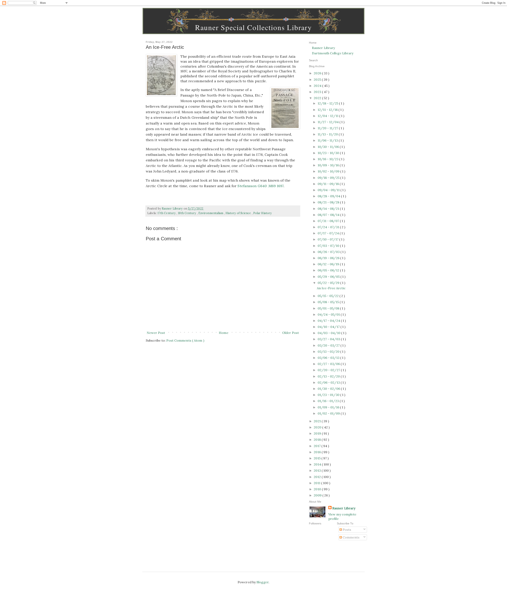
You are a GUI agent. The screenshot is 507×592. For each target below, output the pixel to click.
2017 (317, 446)
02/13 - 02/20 (329, 376)
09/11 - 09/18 (329, 184)
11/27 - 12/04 (328, 122)
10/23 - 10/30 (329, 153)
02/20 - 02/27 (329, 370)
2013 (318, 470)
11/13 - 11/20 (328, 134)
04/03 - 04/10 (329, 333)
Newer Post (156, 333)
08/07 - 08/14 (329, 215)
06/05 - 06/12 (329, 270)
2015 (317, 458)
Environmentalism (211, 213)
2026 (318, 73)
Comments (351, 537)
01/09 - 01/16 (329, 407)
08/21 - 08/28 (329, 202)
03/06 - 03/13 (329, 358)
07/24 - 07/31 (329, 227)
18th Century (187, 213)
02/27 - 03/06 (329, 364)
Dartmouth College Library (333, 53)
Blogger (262, 582)
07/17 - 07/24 (329, 233)
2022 (318, 98)
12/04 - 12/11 (328, 116)
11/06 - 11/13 (328, 140)
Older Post (290, 333)
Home (223, 333)
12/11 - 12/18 (328, 110)
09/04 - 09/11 (329, 190)
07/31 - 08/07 (329, 221)
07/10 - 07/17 (328, 239)
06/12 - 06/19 (329, 264)
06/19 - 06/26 (329, 258)
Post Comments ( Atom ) (185, 340)
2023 (318, 92)
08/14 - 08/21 (329, 209)
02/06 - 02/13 (329, 382)
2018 (318, 440)
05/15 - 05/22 (328, 296)
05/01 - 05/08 (329, 308)
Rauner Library (323, 48)
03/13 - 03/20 (329, 351)
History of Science (239, 213)
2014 (318, 464)
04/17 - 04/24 (329, 321)
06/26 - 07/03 (329, 252)
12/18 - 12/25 (328, 103)
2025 (318, 79)
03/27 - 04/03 (329, 339)
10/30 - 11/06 (329, 147)
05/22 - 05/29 (329, 283)
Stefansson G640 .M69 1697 (260, 186)
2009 (318, 495)
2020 (318, 427)
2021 (318, 421)
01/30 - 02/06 (329, 389)
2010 (318, 489)
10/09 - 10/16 (329, 165)
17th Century (166, 213)
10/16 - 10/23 (328, 159)
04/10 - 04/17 (329, 327)
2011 (317, 483)
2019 (318, 433)
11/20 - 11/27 (328, 128)
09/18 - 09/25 (329, 178)
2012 (318, 477)
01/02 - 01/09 (329, 413)
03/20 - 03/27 (329, 345)
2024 (318, 86)
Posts (346, 530)
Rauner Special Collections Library (253, 27)
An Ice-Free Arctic (331, 288)
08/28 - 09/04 (329, 196)
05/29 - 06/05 (329, 277)
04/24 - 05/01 (329, 314)
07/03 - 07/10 (329, 246)
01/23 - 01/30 (329, 395)
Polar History (262, 213)
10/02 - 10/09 (329, 171)
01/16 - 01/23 (329, 401)
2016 (318, 452)
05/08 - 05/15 (329, 302)
